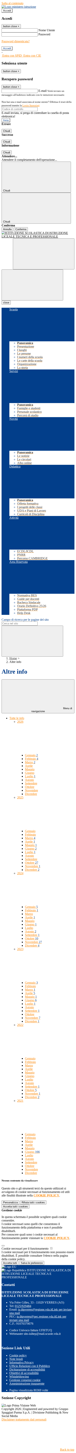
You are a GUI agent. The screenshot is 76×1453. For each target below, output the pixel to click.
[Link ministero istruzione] (19, 6)
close (6, 302)
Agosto (29, 779)
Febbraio (31, 758)
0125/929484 (23, 1306)
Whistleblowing (19, 1376)
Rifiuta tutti (33, 1202)
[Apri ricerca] (43, 253)
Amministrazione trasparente (26, 1383)
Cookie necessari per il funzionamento (25, 1248)
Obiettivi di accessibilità (24, 1373)
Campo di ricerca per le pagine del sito (25, 619)
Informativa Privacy (21, 1362)
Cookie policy (18, 1355)
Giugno (29, 772)
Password (44, 34)
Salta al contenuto (12, 3)
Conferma (20, 229)
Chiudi (6, 131)
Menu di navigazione (51, 710)
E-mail (42, 90)
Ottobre (29, 787)
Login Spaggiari (31, 105)
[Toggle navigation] (32, 284)
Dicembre (31, 794)
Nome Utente (46, 30)
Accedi (7, 10)
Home (13, 658)
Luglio (30, 776)
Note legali (16, 1359)
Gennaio (31, 755)
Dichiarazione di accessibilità (27, 1369)
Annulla (7, 229)
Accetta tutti (15, 1206)
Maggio (29, 769)
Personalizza (10, 1202)
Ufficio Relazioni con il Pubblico (29, 1366)
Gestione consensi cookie (25, 1380)
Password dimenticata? (16, 41)
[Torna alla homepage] (38, 234)
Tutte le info (16, 718)
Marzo (30, 762)
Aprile (29, 765)
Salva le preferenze (32, 1263)
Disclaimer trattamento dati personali (24, 1419)
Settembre (31, 783)
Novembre (31, 790)
